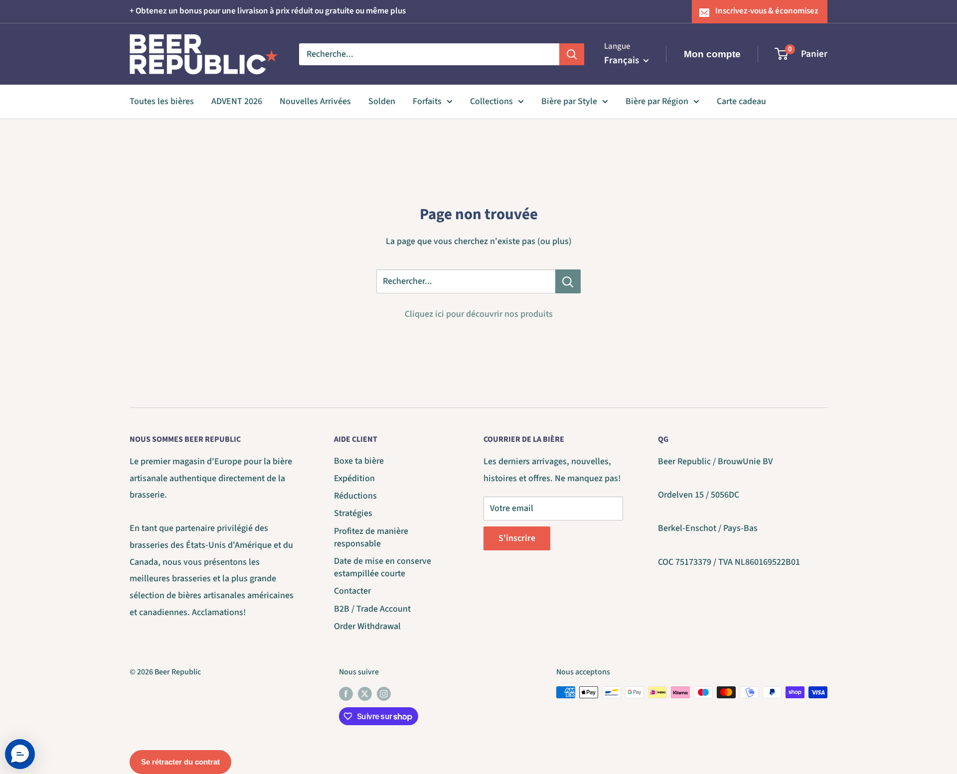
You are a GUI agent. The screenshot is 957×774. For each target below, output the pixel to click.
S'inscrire (516, 538)
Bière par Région (657, 101)
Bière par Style (569, 101)
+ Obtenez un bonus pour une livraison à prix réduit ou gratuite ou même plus (268, 11)
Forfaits (427, 101)
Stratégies (353, 513)
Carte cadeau (741, 101)
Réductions (355, 496)
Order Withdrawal (367, 626)
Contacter (352, 591)
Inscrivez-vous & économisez (766, 11)
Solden (381, 101)
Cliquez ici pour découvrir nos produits (479, 314)
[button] (20, 754)
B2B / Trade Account (372, 609)
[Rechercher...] (568, 281)
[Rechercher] (571, 54)
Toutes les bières (162, 101)
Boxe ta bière (359, 461)
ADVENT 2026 (236, 101)
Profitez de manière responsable (371, 537)
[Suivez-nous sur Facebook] (346, 693)
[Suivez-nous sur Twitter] (365, 693)
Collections (491, 101)
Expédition (354, 478)
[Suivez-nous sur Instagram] (384, 693)
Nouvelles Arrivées (315, 101)
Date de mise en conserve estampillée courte (382, 567)
